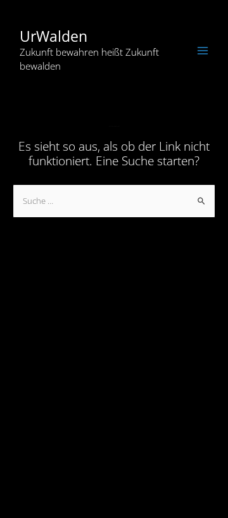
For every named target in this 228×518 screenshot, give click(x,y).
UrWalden (53, 36)
